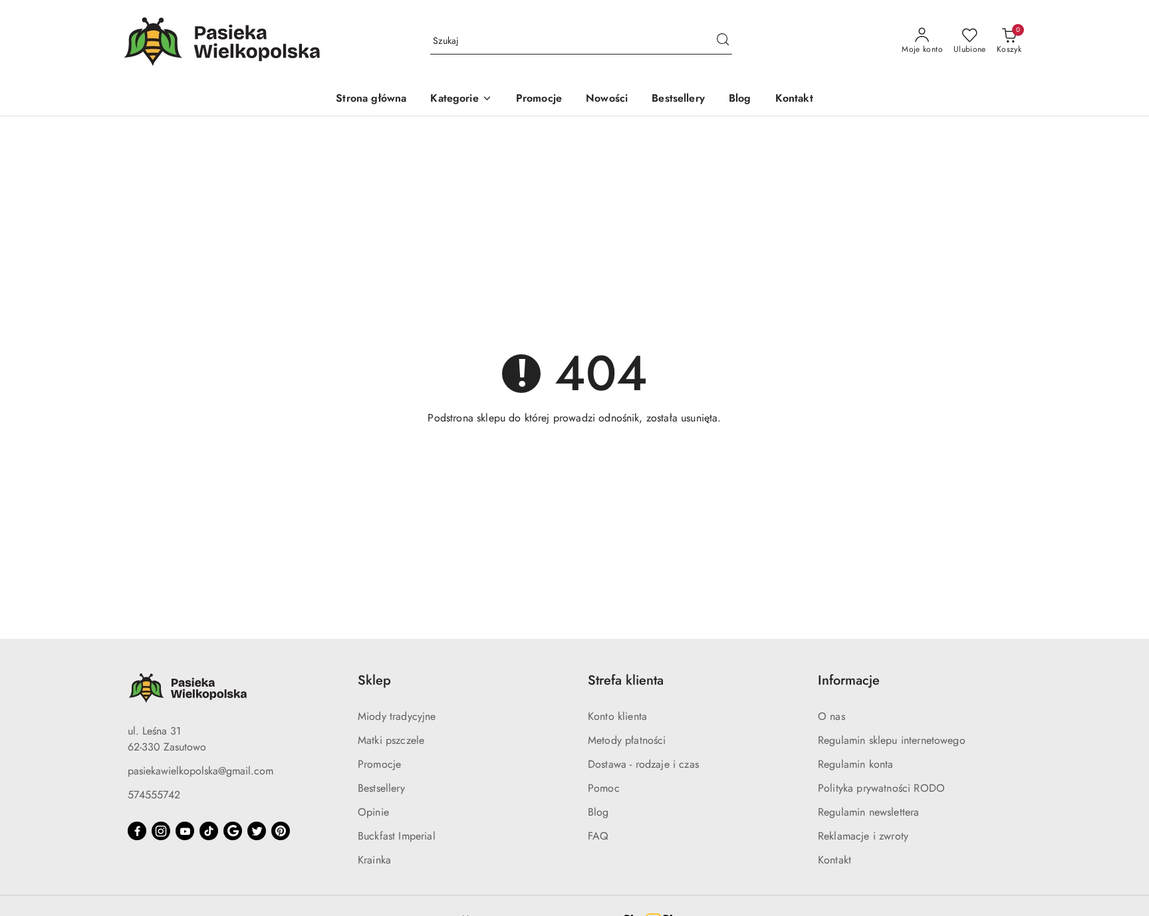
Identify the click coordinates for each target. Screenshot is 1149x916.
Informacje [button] (849, 680)
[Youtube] (185, 831)
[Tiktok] (208, 831)
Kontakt (834, 859)
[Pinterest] (280, 831)
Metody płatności (627, 740)
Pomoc (604, 788)
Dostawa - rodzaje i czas (643, 764)
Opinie (373, 812)
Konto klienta (617, 716)
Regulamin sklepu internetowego (891, 740)
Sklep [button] (374, 680)
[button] (461, 99)
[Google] (232, 831)
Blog (598, 812)
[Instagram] (161, 831)
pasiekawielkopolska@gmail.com (200, 770)
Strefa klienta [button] (626, 680)
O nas (831, 716)
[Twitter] (256, 831)
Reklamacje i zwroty (863, 836)
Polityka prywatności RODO (881, 788)
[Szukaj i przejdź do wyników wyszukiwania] (722, 41)
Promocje (379, 764)
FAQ (598, 836)
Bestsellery (381, 788)
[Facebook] (137, 831)
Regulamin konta (855, 764)
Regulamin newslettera (868, 812)
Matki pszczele (391, 740)
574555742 (154, 794)
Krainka (374, 859)
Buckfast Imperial (397, 836)
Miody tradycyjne (397, 716)
